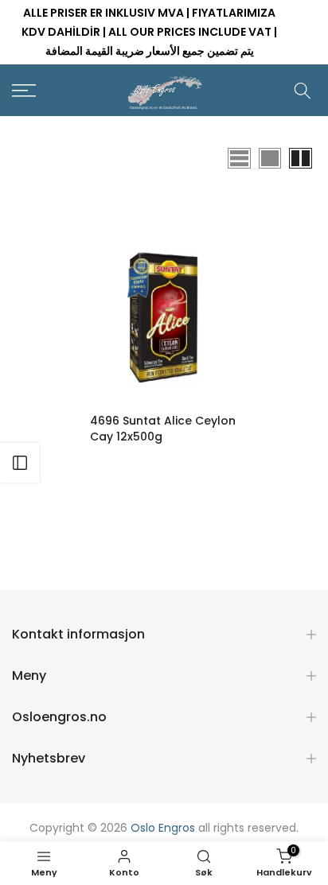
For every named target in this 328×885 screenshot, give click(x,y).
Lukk (305, 32)
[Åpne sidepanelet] (20, 463)
